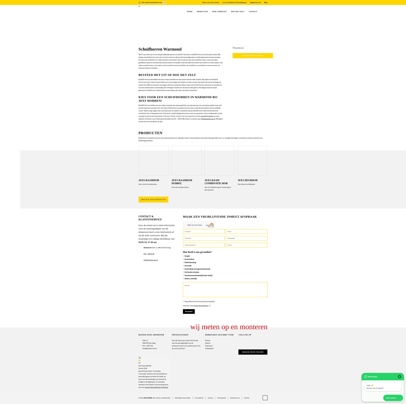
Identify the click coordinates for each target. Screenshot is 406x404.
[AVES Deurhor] (252, 161)
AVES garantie (221, 398)
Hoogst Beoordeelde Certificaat (156, 387)
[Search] (266, 11)
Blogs (265, 2)
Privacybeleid (199, 398)
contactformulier (206, 116)
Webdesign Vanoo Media (182, 398)
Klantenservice (235, 398)
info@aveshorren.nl (208, 119)
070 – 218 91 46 (149, 254)
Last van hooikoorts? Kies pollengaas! (234, 2)
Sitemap (210, 398)
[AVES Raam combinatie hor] (219, 161)
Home (252, 32)
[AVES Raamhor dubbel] (186, 161)
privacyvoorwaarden (201, 306)
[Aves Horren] (145, 11)
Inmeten (246, 398)
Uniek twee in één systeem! (210, 2)
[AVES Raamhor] (153, 161)
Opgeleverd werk (255, 2)
